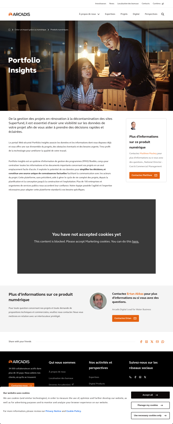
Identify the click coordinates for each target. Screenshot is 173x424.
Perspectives (151, 14)
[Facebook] (141, 341)
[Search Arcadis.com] (162, 14)
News (111, 4)
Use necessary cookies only (148, 416)
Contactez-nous (19, 386)
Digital (136, 14)
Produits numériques (59, 30)
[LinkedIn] (146, 341)
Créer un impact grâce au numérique (30, 30)
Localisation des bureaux (128, 4)
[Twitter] (152, 341)
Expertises (110, 14)
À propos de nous (87, 14)
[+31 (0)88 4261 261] (130, 377)
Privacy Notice (53, 411)
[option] (86, 64)
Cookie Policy (73, 411)
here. (135, 241)
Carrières (157, 4)
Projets (124, 14)
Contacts (146, 4)
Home (9, 30)
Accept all (148, 395)
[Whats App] (162, 341)
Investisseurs (100, 4)
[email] (157, 341)
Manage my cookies (148, 405)
